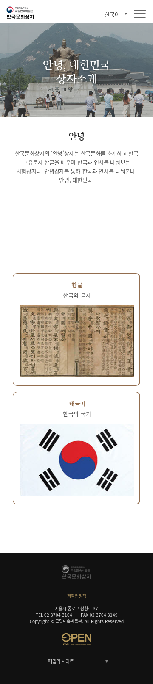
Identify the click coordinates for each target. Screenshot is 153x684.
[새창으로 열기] (76, 639)
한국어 (112, 14)
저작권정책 (76, 596)
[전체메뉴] (140, 14)
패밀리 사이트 (61, 661)
